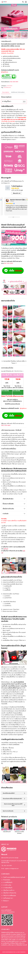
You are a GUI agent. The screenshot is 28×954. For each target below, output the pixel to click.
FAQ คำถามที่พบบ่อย (9, 895)
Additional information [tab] (18, 92)
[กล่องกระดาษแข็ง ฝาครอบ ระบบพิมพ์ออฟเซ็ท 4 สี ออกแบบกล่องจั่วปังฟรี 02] (19, 324)
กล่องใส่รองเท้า (7, 87)
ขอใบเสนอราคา (8, 898)
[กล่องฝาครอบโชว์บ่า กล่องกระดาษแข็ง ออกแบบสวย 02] (5, 350)
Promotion (6, 880)
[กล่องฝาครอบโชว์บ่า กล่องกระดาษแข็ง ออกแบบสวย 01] (19, 337)
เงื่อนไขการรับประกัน (9, 893)
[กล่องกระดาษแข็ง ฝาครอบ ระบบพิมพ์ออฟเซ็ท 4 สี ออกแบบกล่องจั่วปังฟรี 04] (10, 337)
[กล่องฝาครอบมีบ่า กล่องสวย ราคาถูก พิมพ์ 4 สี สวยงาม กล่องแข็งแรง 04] (5, 324)
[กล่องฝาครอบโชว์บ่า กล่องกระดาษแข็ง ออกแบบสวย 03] (10, 350)
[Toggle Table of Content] (23, 101)
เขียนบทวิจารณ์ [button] (16, 193)
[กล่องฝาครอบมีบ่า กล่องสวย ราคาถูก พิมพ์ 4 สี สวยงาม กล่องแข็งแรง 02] (10, 311)
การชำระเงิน (7, 885)
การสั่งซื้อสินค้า (8, 882)
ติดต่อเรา (6, 900)
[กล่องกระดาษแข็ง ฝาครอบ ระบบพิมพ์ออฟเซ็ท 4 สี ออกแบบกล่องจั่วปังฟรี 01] (10, 324)
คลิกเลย (6, 548)
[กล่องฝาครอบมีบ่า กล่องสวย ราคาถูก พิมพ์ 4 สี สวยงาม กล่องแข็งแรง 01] (5, 311)
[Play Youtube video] (14, 658)
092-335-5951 (14, 82)
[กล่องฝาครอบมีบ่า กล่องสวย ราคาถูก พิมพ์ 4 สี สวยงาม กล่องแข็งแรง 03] (19, 311)
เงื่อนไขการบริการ (8, 890)
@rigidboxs (11, 912)
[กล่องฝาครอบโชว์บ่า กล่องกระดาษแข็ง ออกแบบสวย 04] (19, 350)
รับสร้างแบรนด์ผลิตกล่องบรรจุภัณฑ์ (14, 877)
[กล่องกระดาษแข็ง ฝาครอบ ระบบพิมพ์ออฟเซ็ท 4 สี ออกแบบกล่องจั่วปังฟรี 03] (5, 337)
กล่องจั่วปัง (9, 86)
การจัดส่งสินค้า (8, 887)
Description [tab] (5, 92)
